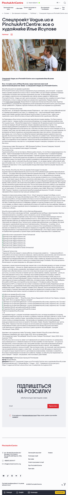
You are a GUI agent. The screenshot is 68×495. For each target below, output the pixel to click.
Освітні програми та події (30, 8)
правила (15, 417)
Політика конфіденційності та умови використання (13, 484)
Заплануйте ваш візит (8, 8)
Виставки (19, 8)
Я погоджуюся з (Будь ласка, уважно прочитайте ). (34, 416)
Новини (50, 453)
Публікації (33, 13)
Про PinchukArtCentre (35, 465)
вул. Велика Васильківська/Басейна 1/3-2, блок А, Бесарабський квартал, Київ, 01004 (13, 455)
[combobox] (58, 3)
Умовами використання (29, 415)
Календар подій (33, 456)
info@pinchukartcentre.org (12, 464)
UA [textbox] (57, 2)
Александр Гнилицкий (12, 102)
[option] (34, 235)
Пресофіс (31, 468)
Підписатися (53, 406)
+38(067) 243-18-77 (9, 460)
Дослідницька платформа (45, 8)
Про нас (63, 8)
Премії (57, 8)
